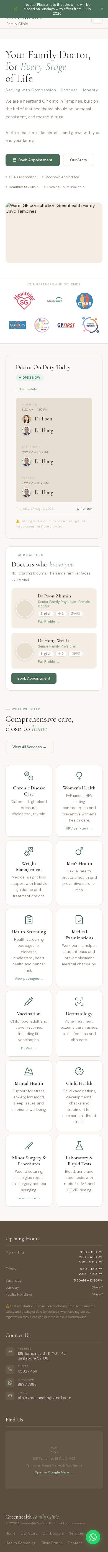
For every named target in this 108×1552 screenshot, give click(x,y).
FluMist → (29, 1048)
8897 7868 (27, 1384)
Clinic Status (51, 1543)
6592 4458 (27, 1371)
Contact (75, 1543)
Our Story (28, 1533)
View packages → (29, 978)
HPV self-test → (79, 828)
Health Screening (20, 1543)
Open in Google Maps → (54, 1472)
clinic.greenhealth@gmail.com (44, 1397)
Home (11, 1533)
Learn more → (28, 1198)
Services (76, 1533)
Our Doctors (53, 1533)
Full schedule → (28, 389)
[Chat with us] (93, 1537)
